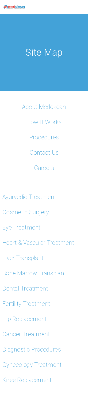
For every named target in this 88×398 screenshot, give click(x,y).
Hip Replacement (24, 319)
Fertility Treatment (26, 303)
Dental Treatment (25, 288)
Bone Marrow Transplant (34, 273)
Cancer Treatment (26, 334)
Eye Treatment (21, 227)
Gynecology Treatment (32, 364)
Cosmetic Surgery (25, 212)
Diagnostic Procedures (31, 349)
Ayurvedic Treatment (29, 197)
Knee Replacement (27, 380)
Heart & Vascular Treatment (38, 242)
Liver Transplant (22, 258)
